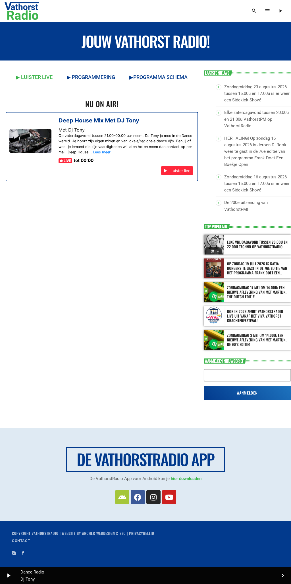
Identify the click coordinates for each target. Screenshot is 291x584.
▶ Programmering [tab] (91, 77)
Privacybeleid (141, 533)
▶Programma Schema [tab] (158, 77)
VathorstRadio (45, 533)
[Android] (122, 497)
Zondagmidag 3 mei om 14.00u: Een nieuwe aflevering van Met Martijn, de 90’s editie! (256, 339)
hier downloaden (186, 478)
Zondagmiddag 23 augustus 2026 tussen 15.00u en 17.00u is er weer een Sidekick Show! (257, 93)
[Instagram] (153, 497)
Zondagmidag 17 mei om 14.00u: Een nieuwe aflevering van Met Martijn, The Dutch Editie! (256, 292)
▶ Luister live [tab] (34, 77)
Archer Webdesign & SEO (104, 533)
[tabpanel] (102, 152)
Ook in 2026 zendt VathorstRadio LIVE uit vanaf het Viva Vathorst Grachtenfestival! (255, 315)
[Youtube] (169, 497)
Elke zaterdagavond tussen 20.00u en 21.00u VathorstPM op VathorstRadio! (256, 119)
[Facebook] (138, 497)
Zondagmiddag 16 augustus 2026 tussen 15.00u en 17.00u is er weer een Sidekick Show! (257, 183)
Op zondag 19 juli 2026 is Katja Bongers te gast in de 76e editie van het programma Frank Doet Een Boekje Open (257, 270)
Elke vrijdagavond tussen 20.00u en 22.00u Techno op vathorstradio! (257, 244)
